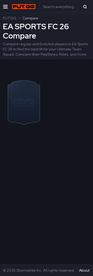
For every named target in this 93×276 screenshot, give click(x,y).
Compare (30, 18)
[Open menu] (5, 6)
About (84, 270)
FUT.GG (9, 18)
